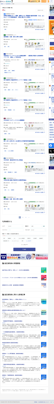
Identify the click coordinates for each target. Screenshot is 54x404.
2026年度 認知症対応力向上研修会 (13, 160)
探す (25, 249)
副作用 (51, 139)
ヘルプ (51, 402)
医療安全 (29, 238)
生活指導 (35, 238)
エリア (3, 226)
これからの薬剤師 (21, 238)
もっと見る (28, 240)
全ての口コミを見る (39, 29)
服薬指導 (41, 238)
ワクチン (16, 89)
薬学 (22, 240)
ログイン (52, 1)
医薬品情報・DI (10, 172)
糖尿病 (51, 124)
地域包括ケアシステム (7, 72)
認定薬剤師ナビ (9, 3)
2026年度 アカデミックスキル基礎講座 (14, 120)
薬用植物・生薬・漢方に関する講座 (13, 36)
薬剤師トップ (3, 3)
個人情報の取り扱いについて (44, 402)
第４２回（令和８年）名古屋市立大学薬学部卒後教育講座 (19, 141)
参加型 (5, 70)
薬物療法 (13, 70)
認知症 (16, 172)
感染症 (9, 89)
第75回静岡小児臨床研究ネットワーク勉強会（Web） (18, 100)
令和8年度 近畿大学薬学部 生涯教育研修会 (15, 180)
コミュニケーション (15, 240)
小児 (12, 89)
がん (14, 238)
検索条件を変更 (40, 10)
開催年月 (26, 226)
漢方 (5, 46)
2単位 (5, 29)
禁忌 (50, 122)
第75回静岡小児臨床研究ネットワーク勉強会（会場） (18, 80)
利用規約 (35, 402)
